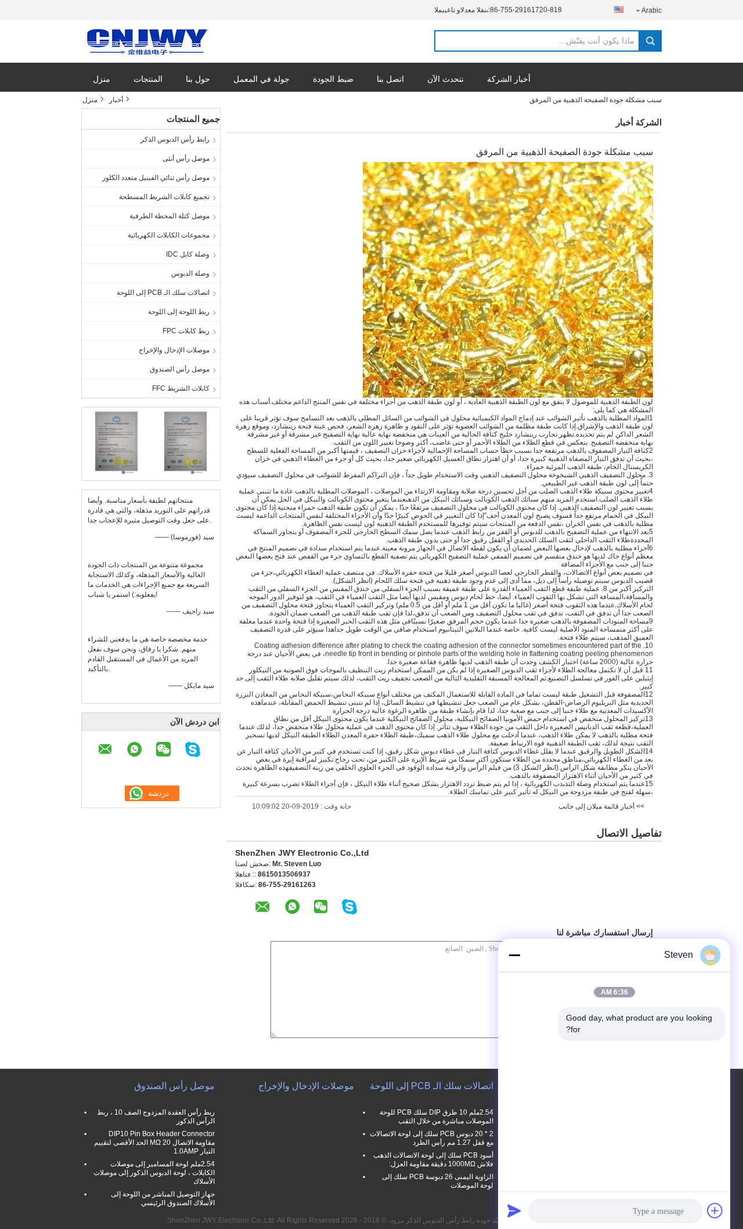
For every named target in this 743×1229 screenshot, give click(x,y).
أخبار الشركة (509, 79)
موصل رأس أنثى (186, 158)
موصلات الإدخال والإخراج (174, 350)
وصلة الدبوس (190, 273)
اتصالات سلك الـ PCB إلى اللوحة (163, 293)
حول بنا (198, 79)
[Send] (514, 1210)
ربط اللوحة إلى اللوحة (179, 312)
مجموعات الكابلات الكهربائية (169, 235)
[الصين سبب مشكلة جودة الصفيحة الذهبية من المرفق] (508, 279)
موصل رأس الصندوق (180, 369)
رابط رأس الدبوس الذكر (175, 139)
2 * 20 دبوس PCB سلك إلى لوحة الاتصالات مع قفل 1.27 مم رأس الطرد (431, 1138)
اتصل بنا (390, 79)
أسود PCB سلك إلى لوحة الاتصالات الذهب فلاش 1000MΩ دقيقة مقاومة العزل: (433, 1159)
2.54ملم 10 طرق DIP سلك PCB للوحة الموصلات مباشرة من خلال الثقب (436, 1116)
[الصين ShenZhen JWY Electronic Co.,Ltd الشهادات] (116, 442)
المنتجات (148, 79)
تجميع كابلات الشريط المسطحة (164, 197)
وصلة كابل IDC (188, 254)
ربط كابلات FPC (186, 331)
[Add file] (715, 1210)
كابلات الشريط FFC (181, 388)
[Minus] (514, 955)
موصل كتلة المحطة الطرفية (169, 216)
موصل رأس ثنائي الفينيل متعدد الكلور (156, 178)
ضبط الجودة (333, 79)
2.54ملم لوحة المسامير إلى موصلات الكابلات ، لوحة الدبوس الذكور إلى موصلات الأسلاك (154, 1172)
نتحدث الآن (445, 79)
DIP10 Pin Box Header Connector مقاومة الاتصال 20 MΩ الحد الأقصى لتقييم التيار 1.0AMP (154, 1142)
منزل (101, 79)
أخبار (116, 100)
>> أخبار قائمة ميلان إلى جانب (601, 806)
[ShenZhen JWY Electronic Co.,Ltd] (145, 42)
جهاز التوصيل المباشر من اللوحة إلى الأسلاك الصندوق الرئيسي (163, 1198)
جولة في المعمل (261, 79)
